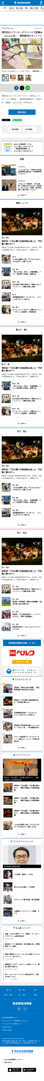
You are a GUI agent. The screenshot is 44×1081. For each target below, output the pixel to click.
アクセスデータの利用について (12, 1024)
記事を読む (22, 112)
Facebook (19, 1008)
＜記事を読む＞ (35, 71)
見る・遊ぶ (19, 8)
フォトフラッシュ (7, 28)
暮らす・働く (34, 8)
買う (26, 8)
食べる (12, 8)
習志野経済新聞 (22, 2)
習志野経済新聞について (10, 1017)
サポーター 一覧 (22, 662)
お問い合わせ (7, 1027)
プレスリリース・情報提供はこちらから (15, 1021)
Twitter (25, 1008)
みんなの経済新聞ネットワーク (22, 1051)
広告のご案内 (7, 1030)
